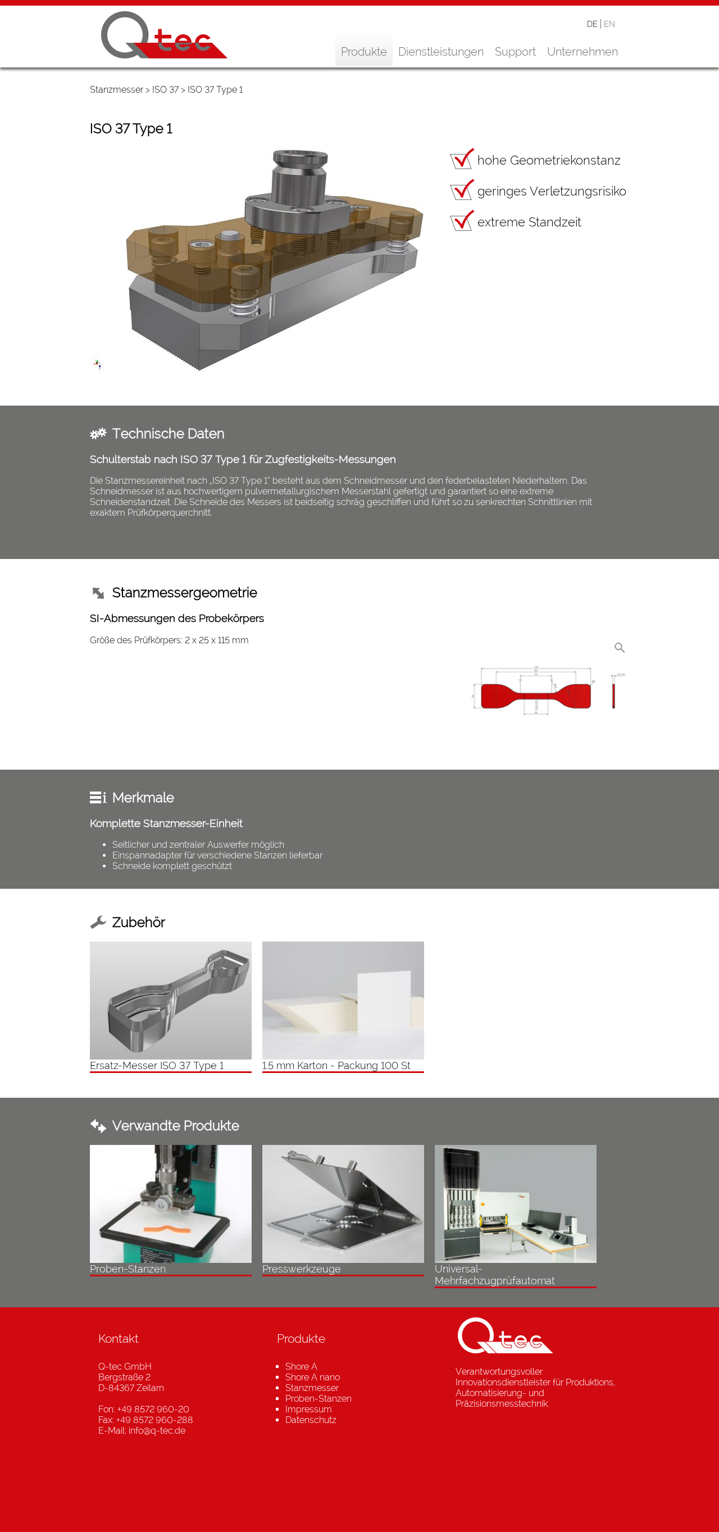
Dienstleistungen (441, 51)
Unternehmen (582, 51)
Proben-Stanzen (318, 1398)
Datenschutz (310, 1420)
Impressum (308, 1409)
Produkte (364, 51)
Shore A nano (312, 1377)
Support (515, 51)
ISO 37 (165, 89)
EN (609, 24)
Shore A (301, 1366)
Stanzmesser (116, 89)
